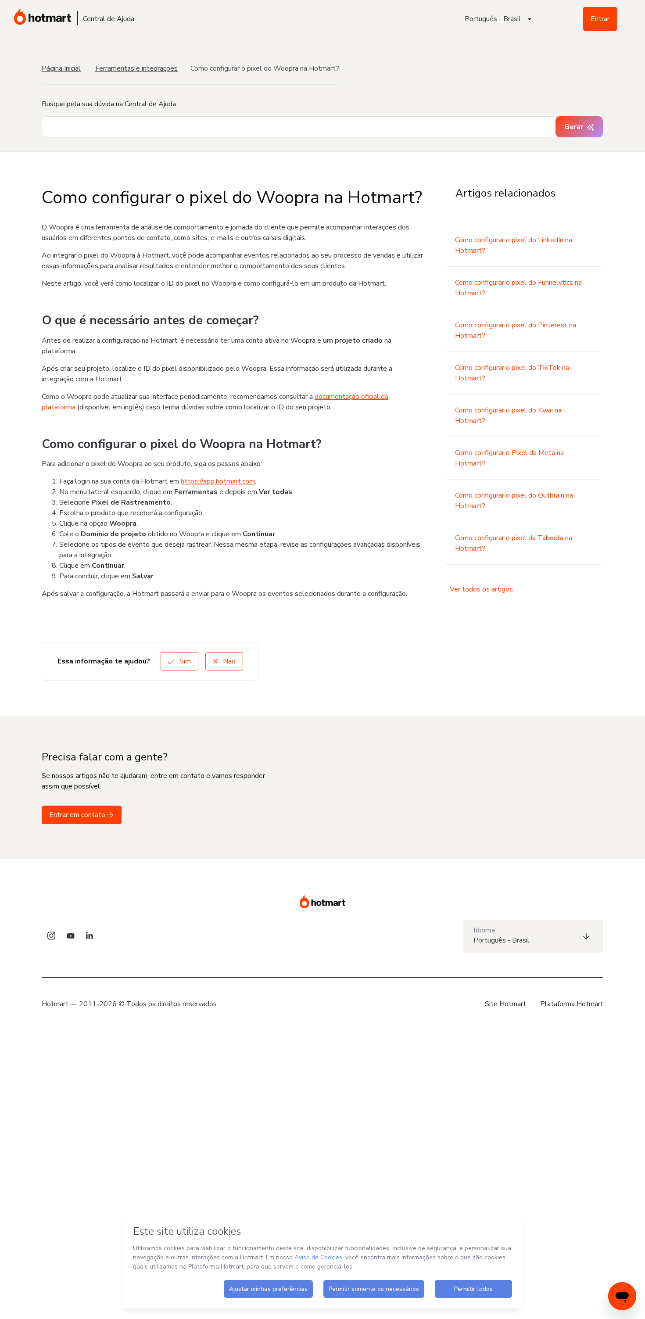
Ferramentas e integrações (136, 68)
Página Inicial (61, 68)
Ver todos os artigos (481, 589)
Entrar (600, 19)
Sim (184, 661)
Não (228, 661)
